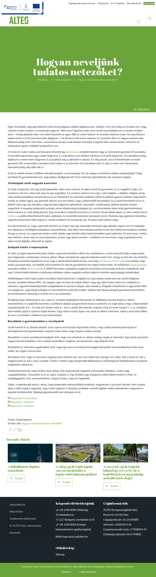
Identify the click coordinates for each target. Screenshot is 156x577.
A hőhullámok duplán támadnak (23, 468)
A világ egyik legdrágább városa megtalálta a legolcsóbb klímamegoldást (76, 470)
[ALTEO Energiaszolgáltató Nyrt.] (18, 21)
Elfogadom (66, 572)
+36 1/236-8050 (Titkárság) (73, 510)
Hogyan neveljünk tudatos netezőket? (98, 80)
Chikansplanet (63, 80)
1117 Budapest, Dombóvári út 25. (77, 519)
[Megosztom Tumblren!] (21, 406)
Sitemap (60, 554)
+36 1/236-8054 (67, 524)
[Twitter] (15, 430)
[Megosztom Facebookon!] (22, 398)
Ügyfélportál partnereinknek (82, 3)
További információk (87, 572)
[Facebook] (10, 430)
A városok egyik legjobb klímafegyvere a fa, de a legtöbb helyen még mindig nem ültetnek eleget (123, 472)
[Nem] (152, 570)
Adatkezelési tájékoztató (22, 518)
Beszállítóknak (134, 3)
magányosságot (138, 265)
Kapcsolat (149, 3)
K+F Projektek (117, 3)
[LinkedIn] (20, 430)
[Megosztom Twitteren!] (21, 402)
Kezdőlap (43, 80)
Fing (130, 307)
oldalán (12, 216)
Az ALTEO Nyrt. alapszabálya (25, 525)
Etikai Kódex (16, 511)
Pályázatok (103, 3)
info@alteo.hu (66, 515)
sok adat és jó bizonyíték (112, 261)
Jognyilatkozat (17, 504)
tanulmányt (72, 152)
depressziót (34, 268)
